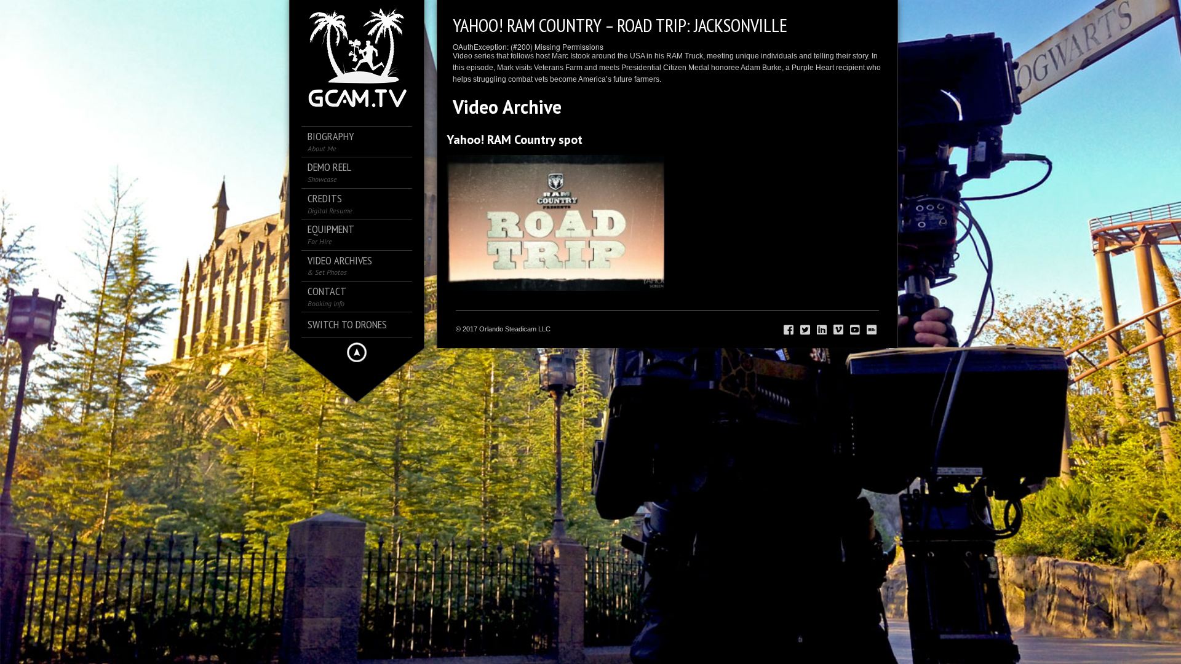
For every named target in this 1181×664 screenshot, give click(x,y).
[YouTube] (855, 330)
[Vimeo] (838, 330)
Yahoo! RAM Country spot (515, 140)
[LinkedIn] (821, 330)
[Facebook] (788, 330)
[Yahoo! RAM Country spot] (555, 223)
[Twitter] (805, 330)
